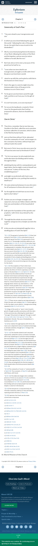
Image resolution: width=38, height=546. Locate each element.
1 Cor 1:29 (11, 419)
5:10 (14, 317)
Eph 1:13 (27, 235)
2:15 (6, 388)
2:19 (7, 443)
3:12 (10, 441)
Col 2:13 (21, 306)
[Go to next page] (35, 19)
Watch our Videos (19, 488)
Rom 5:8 (10, 408)
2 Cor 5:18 (16, 381)
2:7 (6, 413)
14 (32, 245)
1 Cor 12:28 (27, 358)
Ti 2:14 (13, 422)
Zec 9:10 (16, 438)
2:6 (7, 411)
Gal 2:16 (17, 293)
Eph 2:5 (24, 302)
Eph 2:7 (24, 327)
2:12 (6, 369)
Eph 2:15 (10, 259)
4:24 (9, 422)
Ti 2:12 (26, 317)
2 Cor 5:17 (12, 433)
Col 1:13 (19, 403)
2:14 (6, 376)
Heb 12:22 (12, 443)
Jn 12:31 (13, 403)
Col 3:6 (10, 405)
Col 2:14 (25, 380)
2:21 (7, 449)
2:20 (6, 395)
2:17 (10, 427)
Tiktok (30, 526)
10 (30, 245)
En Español (19, 13)
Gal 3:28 (10, 430)
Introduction (7, 23)
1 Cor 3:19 (9, 317)
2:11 (6, 332)
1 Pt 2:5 (11, 452)
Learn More (9, 505)
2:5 (6, 324)
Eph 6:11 (26, 272)
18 (34, 245)
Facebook (12, 526)
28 (30, 293)
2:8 (7, 416)
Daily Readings (11, 484)
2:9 (7, 419)
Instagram (25, 526)
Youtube (16, 526)
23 (16, 443)
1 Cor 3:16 (12, 449)
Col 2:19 (17, 449)
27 (19, 424)
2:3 (7, 405)
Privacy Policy (32, 461)
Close (18, 535)
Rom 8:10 (10, 411)
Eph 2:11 (14, 338)
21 (22, 293)
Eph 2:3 (25, 245)
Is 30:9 (15, 321)
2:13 (14, 400)
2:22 (7, 452)
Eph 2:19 (28, 352)
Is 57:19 (14, 427)
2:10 (6, 422)
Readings (29, 2)
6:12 (9, 403)
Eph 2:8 (25, 287)
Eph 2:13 (17, 342)
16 (15, 259)
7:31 (17, 317)
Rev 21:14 (16, 446)
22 (9, 235)
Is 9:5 (24, 378)
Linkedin (21, 526)
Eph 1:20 (17, 237)
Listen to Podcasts (25, 484)
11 (18, 243)
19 (23, 243)
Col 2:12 (24, 411)
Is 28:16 (27, 360)
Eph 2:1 (12, 243)
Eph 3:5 (29, 356)
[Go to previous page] (3, 19)
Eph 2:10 (30, 297)
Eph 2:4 (20, 239)
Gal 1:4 (21, 317)
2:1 (6, 235)
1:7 (9, 413)
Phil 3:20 (18, 411)
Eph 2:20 (18, 358)
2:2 (6, 309)
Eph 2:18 (23, 350)
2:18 (7, 441)
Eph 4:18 (8, 371)
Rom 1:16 (25, 392)
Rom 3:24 (26, 293)
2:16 (7, 435)
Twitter (7, 526)
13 (20, 243)
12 (27, 249)
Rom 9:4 (24, 371)
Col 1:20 (19, 427)
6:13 (14, 408)
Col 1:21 (10, 400)
